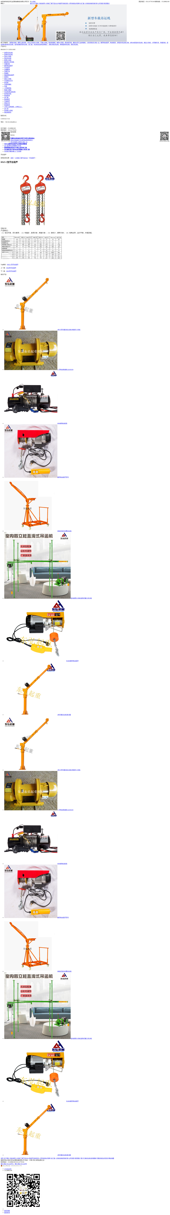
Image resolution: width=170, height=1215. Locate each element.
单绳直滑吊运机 (65, 44)
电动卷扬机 (52, 42)
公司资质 (101, 3)
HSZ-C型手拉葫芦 (12, 264)
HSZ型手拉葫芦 (11, 268)
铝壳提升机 (7, 93)
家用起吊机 (13, 42)
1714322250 (7, 1169)
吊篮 (5, 86)
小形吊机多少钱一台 (93, 42)
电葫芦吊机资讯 (63, 3)
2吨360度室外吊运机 (136, 42)
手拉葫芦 (7, 67)
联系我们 (107, 3)
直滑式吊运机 (8, 54)
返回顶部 (7, 1210)
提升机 (6, 82)
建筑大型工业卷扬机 (79, 42)
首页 (31, 3)
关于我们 (36, 3)
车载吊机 (163, 42)
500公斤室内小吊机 (33, 42)
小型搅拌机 (7, 88)
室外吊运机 (7, 58)
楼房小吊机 (60, 42)
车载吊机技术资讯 (102, 1158)
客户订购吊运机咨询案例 (88, 1158)
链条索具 (7, 105)
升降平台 (7, 71)
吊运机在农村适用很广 (41, 44)
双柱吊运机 (75, 44)
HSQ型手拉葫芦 (11, 271)
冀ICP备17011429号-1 (7, 1164)
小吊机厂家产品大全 (51, 3)
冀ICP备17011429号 (21, 1164)
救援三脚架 (7, 90)
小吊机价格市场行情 (91, 3)
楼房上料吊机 (22, 42)
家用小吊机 (7, 60)
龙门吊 (6, 108)
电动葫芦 (7, 99)
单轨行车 (7, 103)
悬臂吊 (6, 77)
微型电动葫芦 (105, 42)
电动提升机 (69, 42)
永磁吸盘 (7, 69)
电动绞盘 (113, 42)
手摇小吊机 (44, 42)
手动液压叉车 (8, 80)
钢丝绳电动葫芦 (9, 75)
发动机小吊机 (8, 110)
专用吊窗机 (7, 84)
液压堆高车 (7, 112)
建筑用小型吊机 (9, 62)
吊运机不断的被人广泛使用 (12, 151)
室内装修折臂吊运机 (21, 44)
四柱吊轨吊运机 (54, 44)
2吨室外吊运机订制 (123, 42)
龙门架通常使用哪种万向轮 (12, 145)
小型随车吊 (156, 42)
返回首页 (7, 1212)
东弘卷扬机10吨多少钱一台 (18, 142)
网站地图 (111, 1158)
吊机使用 (42, 3)
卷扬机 (6, 73)
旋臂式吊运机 (8, 52)
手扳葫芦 (7, 101)
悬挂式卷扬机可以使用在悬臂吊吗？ (21, 140)
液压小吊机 (148, 42)
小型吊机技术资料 (74, 3)
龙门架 (82, 3)
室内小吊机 (7, 56)
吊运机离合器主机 (10, 92)
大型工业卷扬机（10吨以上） (13, 106)
